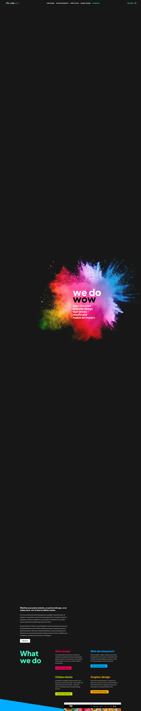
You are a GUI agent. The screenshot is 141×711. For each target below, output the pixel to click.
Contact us (96, 3)
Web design (50, 3)
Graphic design (86, 3)
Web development (62, 3)
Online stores (74, 3)
